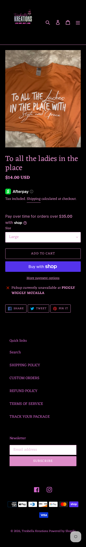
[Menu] (78, 22)
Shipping (34, 199)
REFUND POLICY (24, 391)
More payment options (43, 278)
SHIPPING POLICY (25, 365)
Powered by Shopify (62, 531)
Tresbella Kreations (35, 531)
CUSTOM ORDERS (24, 378)
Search (15, 352)
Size (8, 228)
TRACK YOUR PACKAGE (30, 416)
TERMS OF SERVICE (26, 404)
